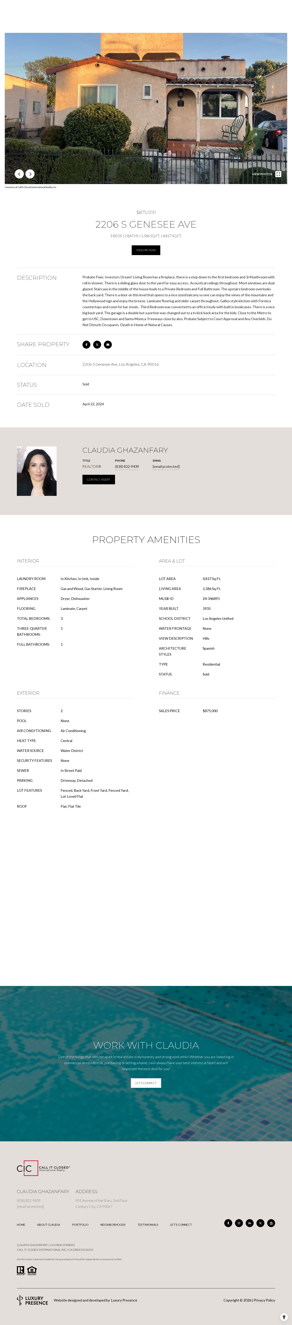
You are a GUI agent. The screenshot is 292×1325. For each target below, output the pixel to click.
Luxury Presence (124, 1300)
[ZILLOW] (271, 1223)
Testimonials (147, 1224)
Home (21, 1224)
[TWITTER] (260, 1223)
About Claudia (48, 1224)
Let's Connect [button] (146, 1083)
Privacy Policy (264, 1300)
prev (19, 173)
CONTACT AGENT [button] (98, 479)
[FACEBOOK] (228, 1223)
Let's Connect (181, 1224)
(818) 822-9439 (127, 466)
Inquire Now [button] (146, 250)
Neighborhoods (113, 1224)
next (30, 173)
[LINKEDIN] (250, 1223)
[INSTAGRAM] (239, 1223)
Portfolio (80, 1224)
